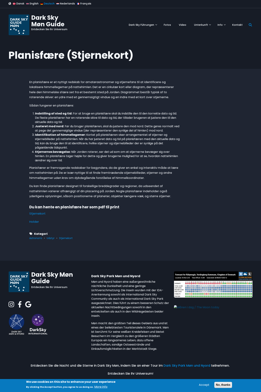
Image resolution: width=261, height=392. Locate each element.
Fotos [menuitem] (167, 25)
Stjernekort (37, 214)
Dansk (20, 3)
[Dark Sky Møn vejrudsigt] (213, 284)
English (34, 3)
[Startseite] (19, 25)
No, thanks (223, 384)
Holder (34, 222)
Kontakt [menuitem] (237, 25)
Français (85, 3)
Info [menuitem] (222, 26)
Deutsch (49, 3)
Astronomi (35, 238)
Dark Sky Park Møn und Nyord (187, 365)
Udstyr (51, 238)
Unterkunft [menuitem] (202, 26)
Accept (204, 385)
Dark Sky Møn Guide (47, 20)
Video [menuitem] (182, 25)
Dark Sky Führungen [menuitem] (143, 26)
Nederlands (67, 3)
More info (100, 387)
